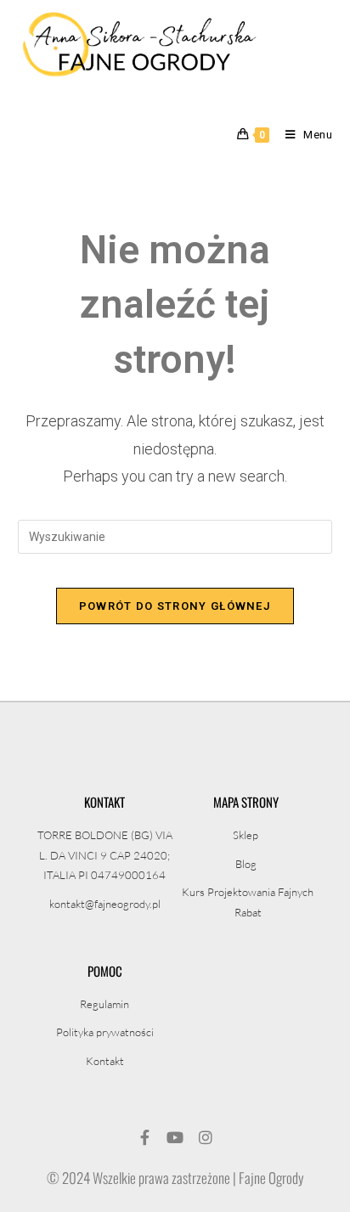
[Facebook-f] (144, 1137)
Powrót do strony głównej (175, 606)
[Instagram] (205, 1137)
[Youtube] (175, 1137)
